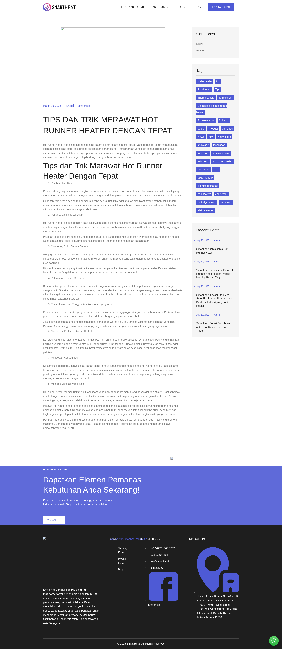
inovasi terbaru (221, 153)
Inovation (203, 153)
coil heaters (204, 194)
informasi (203, 161)
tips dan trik (204, 89)
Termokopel (225, 97)
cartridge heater (207, 202)
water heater (205, 81)
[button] (221, 7)
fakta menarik (205, 177)
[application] (167, 7)
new (211, 136)
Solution (223, 120)
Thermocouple (206, 97)
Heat (216, 169)
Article (69, 105)
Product (213, 128)
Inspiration (219, 145)
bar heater (226, 202)
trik (218, 81)
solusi (201, 128)
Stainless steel (206, 120)
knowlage (203, 145)
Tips (217, 89)
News (199, 43)
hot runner (203, 169)
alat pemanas (205, 210)
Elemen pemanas (208, 185)
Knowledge (224, 136)
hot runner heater (222, 161)
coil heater (221, 194)
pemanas (227, 128)
